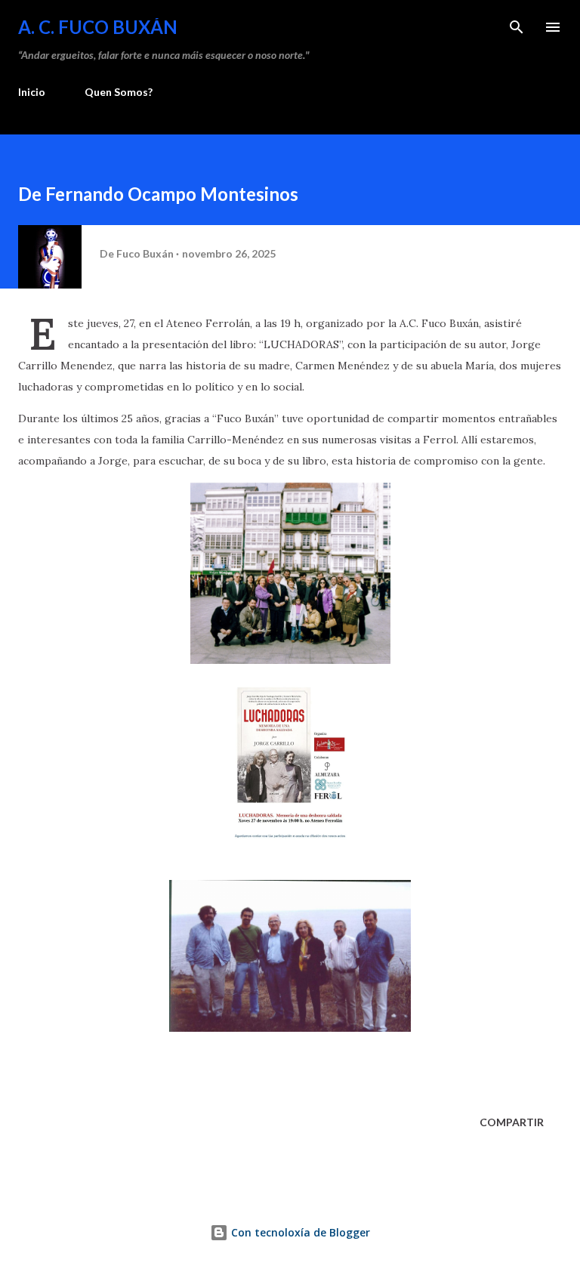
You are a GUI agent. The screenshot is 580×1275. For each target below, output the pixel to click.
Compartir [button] (512, 1122)
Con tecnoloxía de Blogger (299, 1232)
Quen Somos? (119, 91)
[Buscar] (517, 27)
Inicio (31, 91)
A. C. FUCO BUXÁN (97, 27)
